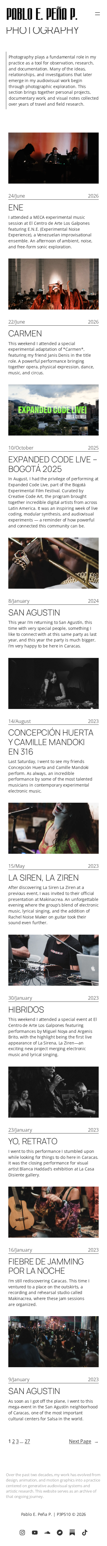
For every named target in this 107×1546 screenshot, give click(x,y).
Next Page (84, 1441)
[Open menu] (97, 13)
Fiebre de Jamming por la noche (46, 1266)
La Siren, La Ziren (43, 877)
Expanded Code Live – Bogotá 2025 (52, 464)
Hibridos (26, 1009)
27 (27, 1441)
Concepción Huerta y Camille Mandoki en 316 (51, 742)
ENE (15, 207)
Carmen (25, 333)
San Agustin (34, 612)
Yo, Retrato (32, 1141)
